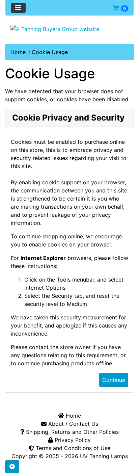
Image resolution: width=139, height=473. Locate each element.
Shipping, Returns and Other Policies (71, 431)
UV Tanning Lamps (104, 456)
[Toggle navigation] (18, 8)
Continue (113, 379)
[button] (12, 466)
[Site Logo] (69, 28)
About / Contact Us (72, 423)
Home (18, 52)
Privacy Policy (72, 440)
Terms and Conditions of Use (72, 448)
